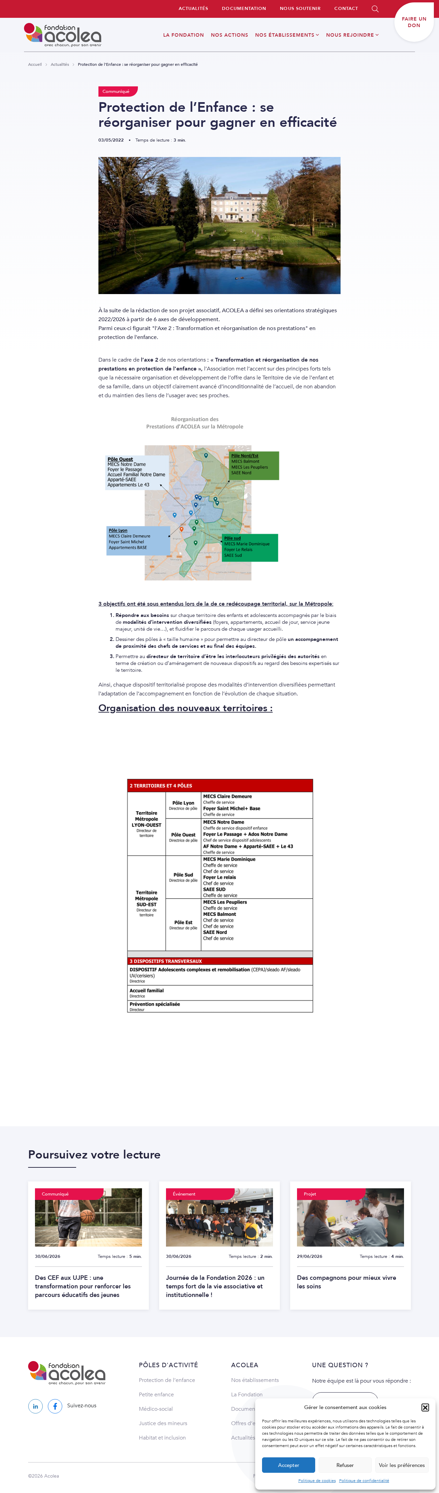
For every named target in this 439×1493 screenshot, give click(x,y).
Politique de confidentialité (364, 1480)
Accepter (288, 1465)
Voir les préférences (402, 1465)
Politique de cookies (317, 1480)
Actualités (60, 64)
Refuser (345, 1465)
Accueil (35, 64)
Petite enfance (156, 1394)
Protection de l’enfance (167, 1380)
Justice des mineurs (163, 1423)
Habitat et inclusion (162, 1438)
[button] (425, 1407)
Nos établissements (255, 1380)
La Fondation (247, 1394)
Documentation (250, 1409)
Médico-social (156, 1409)
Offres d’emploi (250, 1423)
